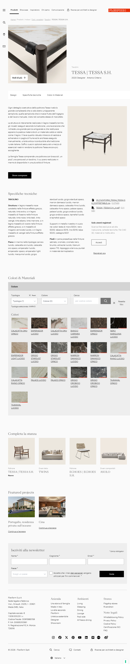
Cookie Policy (110, 623)
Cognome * (54, 556)
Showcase (24, 10)
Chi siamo (46, 10)
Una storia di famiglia (60, 603)
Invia (111, 574)
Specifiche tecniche (32, 95)
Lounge (80, 613)
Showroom (56, 623)
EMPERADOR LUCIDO (37, 332)
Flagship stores (110, 603)
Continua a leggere (17, 531)
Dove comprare (19, 175)
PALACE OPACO (58, 380)
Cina (42, 522)
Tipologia (15, 295)
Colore (44, 295)
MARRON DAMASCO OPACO (95, 358)
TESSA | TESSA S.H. (21, 472)
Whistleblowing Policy (114, 617)
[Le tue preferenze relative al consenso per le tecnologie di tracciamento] (125, 661)
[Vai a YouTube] (79, 637)
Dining (80, 610)
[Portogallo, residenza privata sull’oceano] (21, 507)
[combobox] (24, 301)
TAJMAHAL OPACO (115, 381)
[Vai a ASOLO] (113, 451)
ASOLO (105, 472)
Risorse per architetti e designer (84, 10)
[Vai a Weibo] (106, 637)
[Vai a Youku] (99, 637)
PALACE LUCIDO (38, 380)
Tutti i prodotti (37, 19)
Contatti (77, 650)
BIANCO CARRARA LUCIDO (75, 333)
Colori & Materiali (55, 95)
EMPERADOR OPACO (96, 332)
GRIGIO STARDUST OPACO (56, 358)
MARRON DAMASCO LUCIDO (76, 358)
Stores (107, 599)
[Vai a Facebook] (59, 637)
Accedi (99, 242)
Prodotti (14, 10)
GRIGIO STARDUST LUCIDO (36, 358)
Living (80, 603)
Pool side (81, 616)
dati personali (76, 573)
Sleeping (81, 606)
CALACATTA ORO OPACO (19, 332)
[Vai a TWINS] (52, 451)
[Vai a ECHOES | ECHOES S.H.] (83, 451)
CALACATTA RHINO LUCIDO (117, 357)
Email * (91, 556)
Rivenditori (108, 606)
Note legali (110, 612)
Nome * (14, 556)
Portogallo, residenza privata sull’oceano (21, 524)
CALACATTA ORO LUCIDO (59, 332)
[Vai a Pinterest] (73, 637)
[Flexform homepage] (119, 10)
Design (13, 95)
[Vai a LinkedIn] (86, 637)
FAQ (105, 630)
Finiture (14, 286)
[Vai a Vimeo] (92, 637)
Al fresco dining (84, 620)
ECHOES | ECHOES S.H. (83, 473)
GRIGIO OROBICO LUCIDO (75, 383)
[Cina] (52, 507)
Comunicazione (58, 10)
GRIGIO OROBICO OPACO (95, 383)
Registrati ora (99, 253)
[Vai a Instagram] (53, 637)
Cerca (76, 295)
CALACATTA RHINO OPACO (18, 381)
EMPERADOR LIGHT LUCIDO (18, 357)
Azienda (56, 599)
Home (13, 19)
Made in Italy (56, 606)
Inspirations (34, 10)
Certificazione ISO (112, 627)
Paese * (14, 568)
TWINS (44, 472)
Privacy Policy (110, 620)
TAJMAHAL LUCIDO (16, 406)
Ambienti (83, 599)
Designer (55, 619)
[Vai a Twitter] (66, 637)
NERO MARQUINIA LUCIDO (115, 333)
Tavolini (47, 19)
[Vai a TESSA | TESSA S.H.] (21, 451)
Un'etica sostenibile (59, 616)
